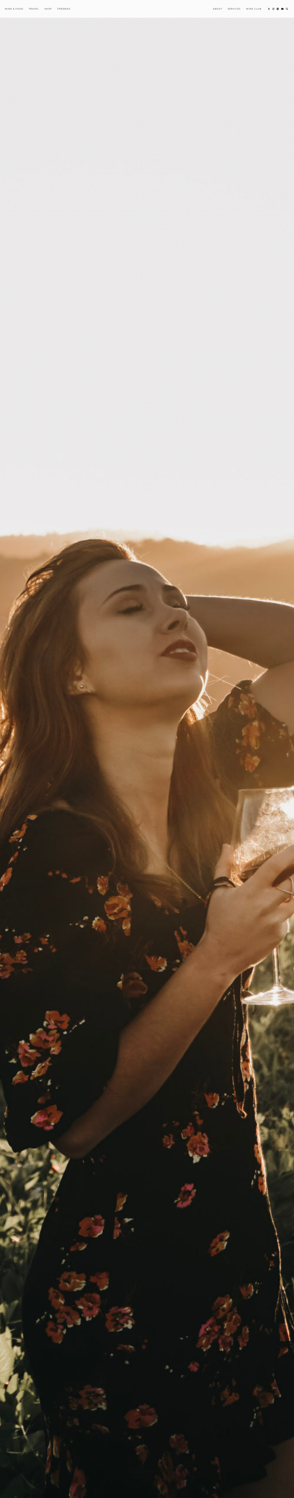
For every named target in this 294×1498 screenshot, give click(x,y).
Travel (34, 9)
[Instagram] (273, 9)
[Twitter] (269, 9)
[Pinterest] (278, 9)
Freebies (63, 9)
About (217, 9)
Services (234, 9)
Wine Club (254, 9)
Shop (48, 9)
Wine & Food (14, 9)
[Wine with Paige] (147, 8)
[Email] (282, 9)
